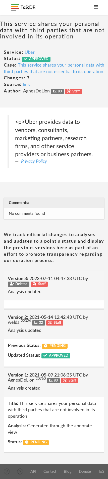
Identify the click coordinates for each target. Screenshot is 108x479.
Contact (49, 471)
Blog (68, 471)
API (33, 471)
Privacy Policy (34, 161)
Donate (85, 471)
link (26, 84)
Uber (30, 52)
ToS (101, 471)
